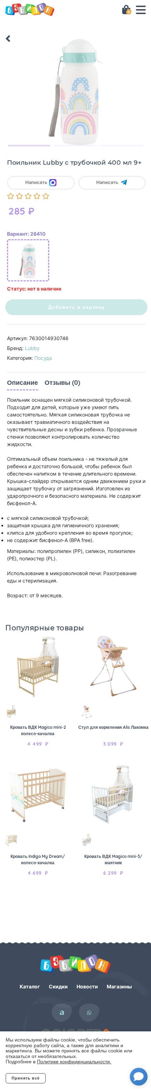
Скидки (58, 986)
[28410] (28, 260)
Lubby (32, 348)
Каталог (30, 986)
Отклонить (74, 1078)
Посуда (43, 358)
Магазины (119, 986)
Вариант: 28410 (26, 234)
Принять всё (26, 1078)
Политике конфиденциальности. (74, 1061)
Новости (87, 986)
